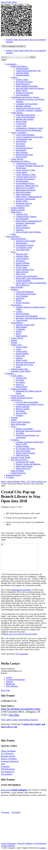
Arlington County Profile (25, 241)
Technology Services (24, 203)
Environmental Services (25, 183)
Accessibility (7, 774)
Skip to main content (9, 2)
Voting (13, 234)
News (13, 252)
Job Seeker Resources (24, 82)
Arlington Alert (22, 214)
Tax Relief (20, 433)
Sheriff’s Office (22, 201)
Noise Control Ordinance (20, 422)
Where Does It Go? (23, 468)
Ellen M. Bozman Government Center (20, 708)
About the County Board (25, 115)
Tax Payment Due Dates (25, 449)
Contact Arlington (8, 846)
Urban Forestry (22, 320)
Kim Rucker (20, 146)
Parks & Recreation (23, 192)
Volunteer (19, 230)
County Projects (17, 159)
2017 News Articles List (36, 481)
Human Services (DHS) (25, 188)
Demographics (21, 243)
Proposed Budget (22, 75)
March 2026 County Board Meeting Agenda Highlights (30, 279)
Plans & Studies (17, 287)
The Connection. (21, 654)
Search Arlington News (25, 270)
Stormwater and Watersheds (26, 316)
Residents (9, 373)
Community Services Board (26, 104)
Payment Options (22, 446)
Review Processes (23, 303)
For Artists (20, 380)
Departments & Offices (20, 161)
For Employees (8, 771)
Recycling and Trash (19, 460)
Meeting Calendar (18, 210)
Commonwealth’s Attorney (26, 216)
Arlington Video (22, 256)
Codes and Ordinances (24, 292)
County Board (16, 113)
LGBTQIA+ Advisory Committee (29, 110)
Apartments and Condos (25, 462)
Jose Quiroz (20, 144)
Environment (16, 305)
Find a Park (20, 356)
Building (14, 289)
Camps (18, 349)
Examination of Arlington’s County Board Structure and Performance (29, 129)
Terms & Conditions (25, 843)
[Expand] (17, 64)
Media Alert (10, 684)
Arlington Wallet (22, 73)
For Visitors (20, 382)
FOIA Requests (8, 769)
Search (3, 57)
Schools (14, 340)
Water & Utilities (17, 471)
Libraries (19, 358)
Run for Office (21, 413)
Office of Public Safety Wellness (28, 232)
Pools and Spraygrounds (25, 362)
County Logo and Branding (26, 276)
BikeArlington (21, 327)
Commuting (20, 329)
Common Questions (10, 761)
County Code (21, 126)
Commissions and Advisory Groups (25, 97)
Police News (21, 274)
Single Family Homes (24, 466)
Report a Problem (9, 758)
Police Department (23, 194)
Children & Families (19, 389)
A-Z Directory (7, 753)
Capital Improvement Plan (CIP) (28, 71)
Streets (18, 334)
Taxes (13, 426)
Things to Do (16, 345)
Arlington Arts (21, 378)
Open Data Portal (22, 250)
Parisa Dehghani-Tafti (24, 155)
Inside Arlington (22, 272)
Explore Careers (22, 79)
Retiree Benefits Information (27, 86)
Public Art (20, 384)
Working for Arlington (24, 93)
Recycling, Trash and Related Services (31, 318)
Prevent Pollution (22, 314)
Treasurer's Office (23, 205)
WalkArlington (21, 336)
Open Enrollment (22, 95)
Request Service (8, 756)
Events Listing (21, 267)
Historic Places (21, 387)
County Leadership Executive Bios (29, 137)
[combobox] (13, 46)
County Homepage (8, 843)
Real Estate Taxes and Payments (28, 431)
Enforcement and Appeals (26, 294)
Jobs (3, 764)
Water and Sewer (22, 455)
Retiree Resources (23, 84)
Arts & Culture (21, 347)
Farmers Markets (22, 353)
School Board (21, 141)
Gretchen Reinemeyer (24, 148)
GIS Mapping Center (24, 247)
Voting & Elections (18, 473)
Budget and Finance (18, 66)
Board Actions (21, 121)
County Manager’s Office (26, 174)
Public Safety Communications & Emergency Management (29, 198)
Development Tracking (25, 245)
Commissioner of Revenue (26, 163)
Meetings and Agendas (24, 119)
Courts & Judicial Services (26, 177)
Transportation (16, 323)
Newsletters (20, 261)
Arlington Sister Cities (19, 369)
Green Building (22, 296)
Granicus (42, 848)
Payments (14, 440)
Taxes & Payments (23, 451)
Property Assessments (24, 429)
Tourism (14, 342)
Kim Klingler (21, 150)
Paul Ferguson (21, 157)
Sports (18, 367)
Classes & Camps (17, 395)
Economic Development (25, 179)
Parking (19, 331)
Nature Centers (21, 360)
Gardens (19, 312)
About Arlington (12, 236)
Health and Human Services (22, 398)
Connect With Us (22, 258)
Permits (19, 300)
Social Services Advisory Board (28, 108)
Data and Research (18, 239)
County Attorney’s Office (25, 170)
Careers (14, 77)
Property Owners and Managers (28, 464)
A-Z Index (10, 477)
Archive (9, 677)
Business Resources (13, 475)
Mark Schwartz (22, 152)
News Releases (12, 686)
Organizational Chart (24, 139)
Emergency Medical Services (27, 186)
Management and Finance (26, 190)
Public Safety (16, 212)
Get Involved (21, 124)
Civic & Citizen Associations (27, 402)
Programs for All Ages (24, 365)
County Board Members (25, 117)
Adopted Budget (22, 68)
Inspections (20, 298)
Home (3, 481)
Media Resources (22, 265)
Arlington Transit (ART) (25, 325)
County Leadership (18, 132)
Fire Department (22, 181)
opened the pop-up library (21, 590)
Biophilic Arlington (23, 106)
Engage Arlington (18, 208)
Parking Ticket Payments (25, 453)
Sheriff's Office (22, 225)
